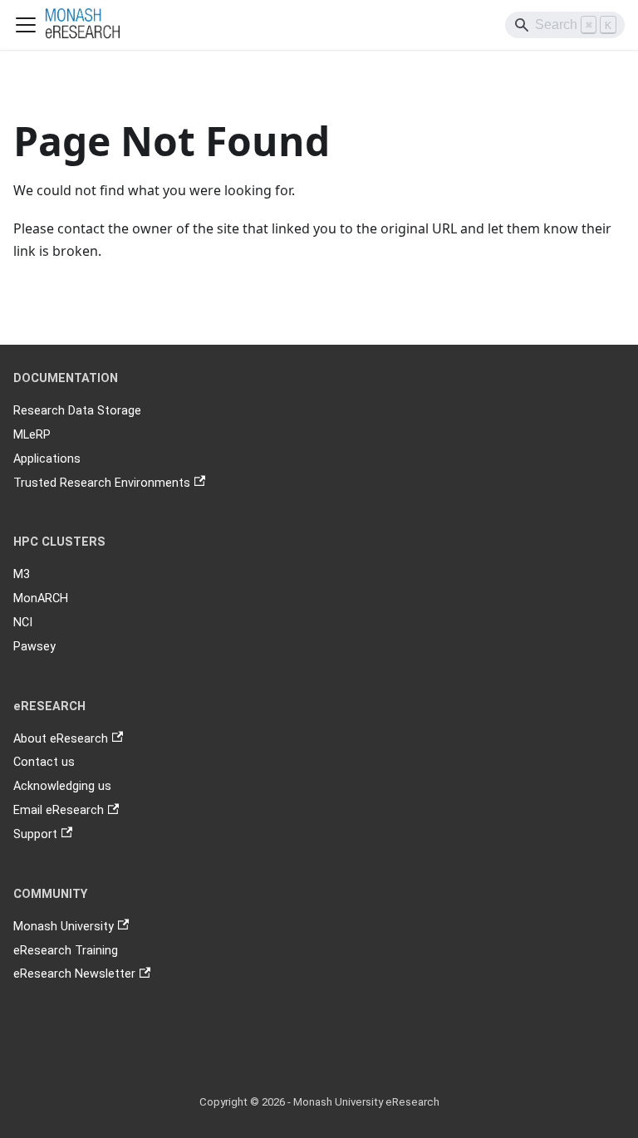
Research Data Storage (77, 411)
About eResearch (60, 739)
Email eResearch (58, 810)
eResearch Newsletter (74, 974)
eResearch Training (65, 951)
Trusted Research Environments (101, 483)
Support (35, 834)
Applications (47, 459)
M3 (21, 574)
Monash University (63, 927)
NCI (22, 623)
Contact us (44, 762)
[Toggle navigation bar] (25, 24)
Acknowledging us (62, 786)
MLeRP (32, 435)
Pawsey (34, 647)
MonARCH (40, 598)
